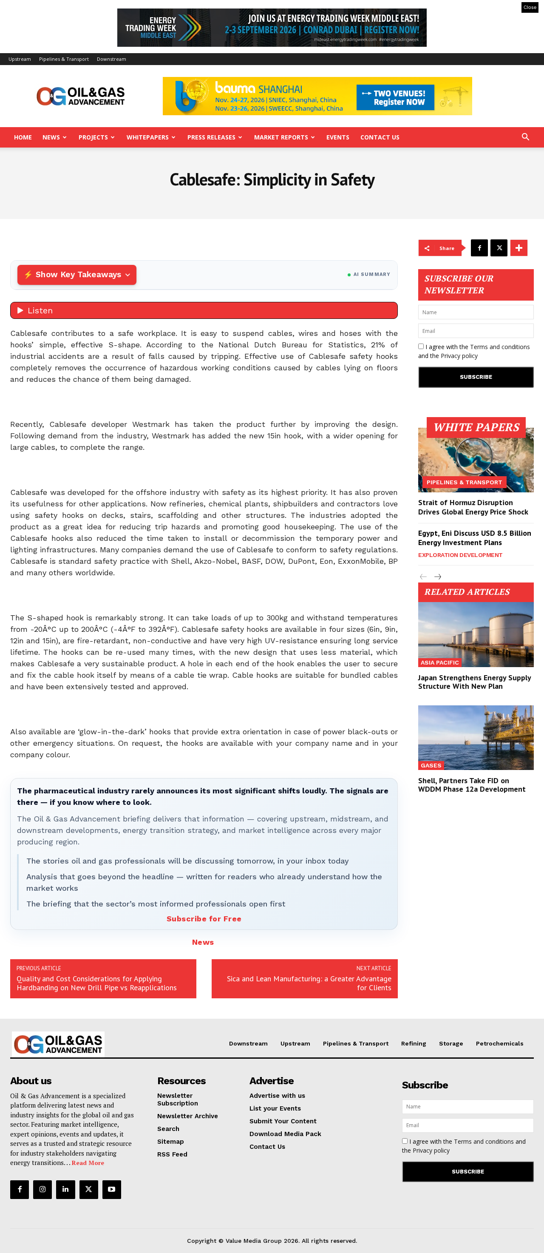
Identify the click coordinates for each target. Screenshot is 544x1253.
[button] (525, 138)
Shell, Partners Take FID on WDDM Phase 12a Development (472, 785)
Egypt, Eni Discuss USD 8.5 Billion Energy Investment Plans (474, 537)
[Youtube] (111, 1189)
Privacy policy (459, 356)
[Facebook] (479, 247)
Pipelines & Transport (64, 59)
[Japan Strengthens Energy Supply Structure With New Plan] (476, 634)
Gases (431, 765)
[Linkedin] (65, 1189)
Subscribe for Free (204, 918)
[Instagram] (42, 1189)
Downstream (111, 59)
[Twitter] (498, 247)
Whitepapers (148, 137)
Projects (93, 137)
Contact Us (380, 137)
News (51, 137)
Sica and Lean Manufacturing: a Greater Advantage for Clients (309, 983)
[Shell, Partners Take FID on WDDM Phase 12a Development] (476, 737)
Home (23, 137)
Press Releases (211, 137)
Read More (88, 1163)
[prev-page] (423, 577)
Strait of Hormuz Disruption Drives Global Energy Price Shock (473, 507)
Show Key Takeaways (78, 274)
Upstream (19, 59)
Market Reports (281, 137)
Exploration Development (460, 554)
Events (337, 137)
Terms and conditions (500, 347)
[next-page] (437, 577)
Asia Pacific (440, 662)
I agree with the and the (474, 351)
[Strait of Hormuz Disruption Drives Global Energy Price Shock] (476, 460)
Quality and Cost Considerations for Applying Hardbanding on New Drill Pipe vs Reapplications (97, 983)
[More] (519, 247)
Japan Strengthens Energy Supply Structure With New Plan (474, 682)
